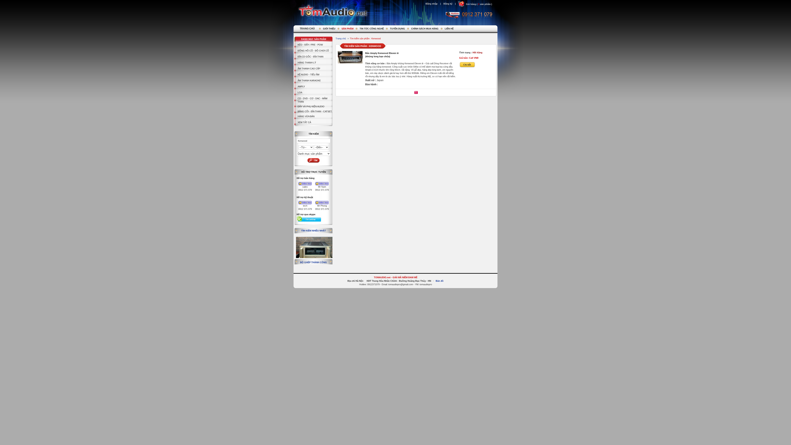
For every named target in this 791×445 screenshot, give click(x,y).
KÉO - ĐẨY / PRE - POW (310, 44)
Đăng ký (447, 3)
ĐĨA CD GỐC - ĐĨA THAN (310, 56)
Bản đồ (439, 281)
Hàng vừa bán (306, 116)
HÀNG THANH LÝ (307, 62)
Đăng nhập (432, 3)
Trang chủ (341, 38)
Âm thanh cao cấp (309, 68)
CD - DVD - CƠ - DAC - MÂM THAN (312, 100)
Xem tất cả (304, 122)
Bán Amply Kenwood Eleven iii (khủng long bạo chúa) (382, 55)
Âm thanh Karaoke (309, 80)
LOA (300, 92)
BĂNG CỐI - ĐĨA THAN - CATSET (315, 111)
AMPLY (301, 86)
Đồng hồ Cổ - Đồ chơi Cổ (313, 50)
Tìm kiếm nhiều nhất (313, 230)
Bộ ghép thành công (313, 262)
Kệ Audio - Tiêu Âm (308, 74)
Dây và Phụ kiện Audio (311, 106)
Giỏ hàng (471, 4)
